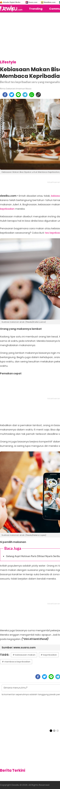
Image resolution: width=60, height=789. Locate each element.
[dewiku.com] (12, 8)
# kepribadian (49, 654)
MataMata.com (50, 2)
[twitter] (11, 94)
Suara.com (32, 2)
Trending (35, 9)
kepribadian (7, 208)
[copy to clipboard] (38, 94)
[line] (18, 94)
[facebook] (5, 94)
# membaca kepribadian (16, 661)
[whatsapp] (31, 94)
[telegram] (25, 94)
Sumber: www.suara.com (19, 647)
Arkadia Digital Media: (12, 2)
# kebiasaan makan (24, 654)
